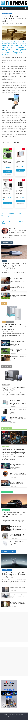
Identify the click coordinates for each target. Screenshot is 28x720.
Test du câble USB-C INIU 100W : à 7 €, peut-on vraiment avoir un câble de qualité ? (14, 265)
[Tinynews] (2, 8)
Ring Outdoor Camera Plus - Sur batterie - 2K (20, 192)
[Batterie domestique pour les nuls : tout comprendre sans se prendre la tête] (5, 356)
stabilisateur (19, 23)
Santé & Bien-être (6, 510)
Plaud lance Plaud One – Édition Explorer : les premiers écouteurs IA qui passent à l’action (13, 574)
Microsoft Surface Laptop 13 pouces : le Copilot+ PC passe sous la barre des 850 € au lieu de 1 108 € (18, 419)
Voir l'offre (8, 171)
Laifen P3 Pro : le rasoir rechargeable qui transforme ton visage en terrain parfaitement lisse (18, 528)
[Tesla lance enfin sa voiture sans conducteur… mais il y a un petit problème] (14, 495)
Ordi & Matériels (10, 321)
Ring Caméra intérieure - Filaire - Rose (20, 161)
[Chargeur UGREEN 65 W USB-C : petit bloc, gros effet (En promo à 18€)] (5, 541)
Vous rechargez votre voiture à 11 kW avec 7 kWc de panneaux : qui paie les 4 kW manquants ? (17, 466)
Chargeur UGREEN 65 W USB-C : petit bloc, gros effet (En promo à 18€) (17, 543)
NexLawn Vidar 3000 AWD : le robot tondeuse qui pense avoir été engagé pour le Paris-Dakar (18, 350)
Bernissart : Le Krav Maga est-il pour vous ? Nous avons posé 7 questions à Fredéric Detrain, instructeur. (17, 483)
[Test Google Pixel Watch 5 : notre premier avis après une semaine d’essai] (5, 285)
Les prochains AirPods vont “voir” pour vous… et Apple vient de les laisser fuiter (17, 604)
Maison (4, 321)
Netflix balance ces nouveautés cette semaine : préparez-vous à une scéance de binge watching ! (13, 451)
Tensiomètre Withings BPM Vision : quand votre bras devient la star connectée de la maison (17, 535)
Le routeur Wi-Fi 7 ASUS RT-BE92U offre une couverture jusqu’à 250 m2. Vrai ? (18, 411)
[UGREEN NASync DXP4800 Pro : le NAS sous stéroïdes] (14, 369)
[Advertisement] (14, 627)
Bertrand (11, 23)
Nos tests (4, 260)
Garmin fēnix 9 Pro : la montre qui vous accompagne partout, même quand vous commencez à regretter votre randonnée (18, 474)
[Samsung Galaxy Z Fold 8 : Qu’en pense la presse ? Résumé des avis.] (5, 587)
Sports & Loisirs (6, 446)
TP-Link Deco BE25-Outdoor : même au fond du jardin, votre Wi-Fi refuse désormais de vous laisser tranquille (14, 327)
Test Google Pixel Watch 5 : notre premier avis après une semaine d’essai (17, 288)
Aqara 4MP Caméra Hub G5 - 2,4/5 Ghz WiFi (7, 192)
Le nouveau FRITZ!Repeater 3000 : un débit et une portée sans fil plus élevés (12, 215)
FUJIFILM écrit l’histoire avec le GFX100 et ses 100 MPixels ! (14, 223)
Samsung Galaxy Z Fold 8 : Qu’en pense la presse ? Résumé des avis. (18, 588)
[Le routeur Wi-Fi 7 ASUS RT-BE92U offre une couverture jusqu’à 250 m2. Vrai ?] (5, 409)
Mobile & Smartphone (7, 13)
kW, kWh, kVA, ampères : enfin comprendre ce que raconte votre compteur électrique (17, 343)
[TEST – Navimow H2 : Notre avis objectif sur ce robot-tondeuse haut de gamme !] (5, 293)
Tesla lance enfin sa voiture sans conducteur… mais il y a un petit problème (13, 514)
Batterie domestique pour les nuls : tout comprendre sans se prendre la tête (18, 358)
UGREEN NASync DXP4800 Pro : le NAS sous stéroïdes (13, 388)
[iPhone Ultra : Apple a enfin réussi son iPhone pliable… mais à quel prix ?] (5, 594)
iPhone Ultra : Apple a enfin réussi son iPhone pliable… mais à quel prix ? (17, 596)
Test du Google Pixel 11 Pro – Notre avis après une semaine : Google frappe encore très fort (17, 280)
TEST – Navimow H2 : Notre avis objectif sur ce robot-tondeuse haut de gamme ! (18, 295)
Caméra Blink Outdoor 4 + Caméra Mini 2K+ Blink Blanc (7, 161)
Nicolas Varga (12, 268)
